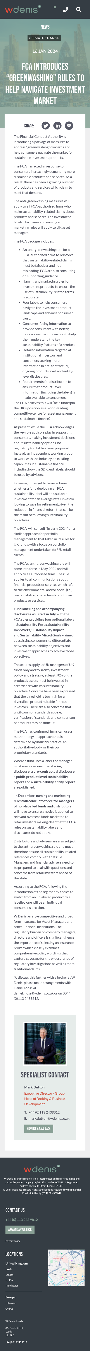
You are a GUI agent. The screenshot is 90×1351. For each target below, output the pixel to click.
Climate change (44, 38)
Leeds (8, 1269)
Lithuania (10, 1303)
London (9, 1274)
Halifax (9, 1280)
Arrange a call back (38, 1129)
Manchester (11, 1285)
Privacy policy (12, 1240)
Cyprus (9, 1308)
